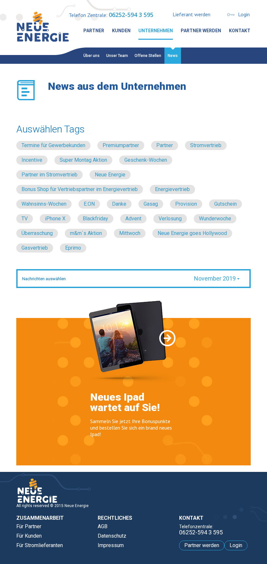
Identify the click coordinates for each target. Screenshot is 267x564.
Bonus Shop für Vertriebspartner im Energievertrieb (79, 189)
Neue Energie (110, 175)
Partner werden (201, 30)
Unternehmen (155, 30)
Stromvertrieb (205, 145)
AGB (102, 526)
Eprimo (73, 248)
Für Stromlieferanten (39, 545)
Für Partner (28, 526)
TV (24, 218)
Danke (119, 204)
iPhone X (55, 218)
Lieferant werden (191, 14)
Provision (186, 204)
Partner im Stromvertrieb (49, 175)
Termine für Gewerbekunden (53, 145)
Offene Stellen (147, 55)
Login (244, 14)
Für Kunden (29, 536)
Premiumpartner (121, 145)
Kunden (121, 30)
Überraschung (37, 233)
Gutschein (225, 204)
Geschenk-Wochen (145, 160)
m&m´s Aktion (86, 233)
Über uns (91, 55)
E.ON (89, 204)
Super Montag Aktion (83, 160)
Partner (93, 30)
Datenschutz (112, 536)
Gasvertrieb (34, 248)
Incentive (31, 160)
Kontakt (239, 30)
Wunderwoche (215, 218)
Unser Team (117, 55)
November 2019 (215, 278)
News (173, 55)
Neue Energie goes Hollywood (192, 233)
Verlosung (170, 218)
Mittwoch (129, 233)
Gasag (151, 204)
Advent (133, 218)
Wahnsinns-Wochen (43, 204)
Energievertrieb (172, 189)
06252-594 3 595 (131, 15)
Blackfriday (95, 218)
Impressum (111, 545)
